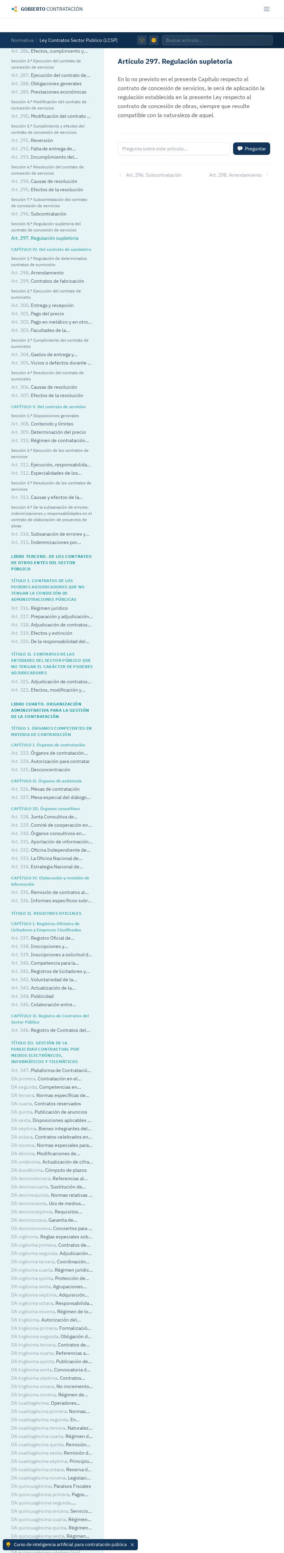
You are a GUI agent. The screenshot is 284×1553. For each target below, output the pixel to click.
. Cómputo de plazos (49, 1170)
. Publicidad (32, 996)
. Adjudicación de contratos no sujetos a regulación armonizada (49, 625)
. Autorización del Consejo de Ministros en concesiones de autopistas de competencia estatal (51, 1320)
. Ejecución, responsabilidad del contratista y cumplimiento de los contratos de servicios (51, 465)
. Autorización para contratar (50, 761)
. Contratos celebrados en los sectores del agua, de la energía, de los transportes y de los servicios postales (50, 1137)
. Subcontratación (38, 214)
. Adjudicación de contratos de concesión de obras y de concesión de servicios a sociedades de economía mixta (51, 1253)
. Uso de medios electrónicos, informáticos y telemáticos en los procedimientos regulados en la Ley (49, 1204)
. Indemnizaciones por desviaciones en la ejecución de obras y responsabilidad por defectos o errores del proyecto (51, 542)
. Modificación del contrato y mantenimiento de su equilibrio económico (50, 116)
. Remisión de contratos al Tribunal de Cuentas (48, 892)
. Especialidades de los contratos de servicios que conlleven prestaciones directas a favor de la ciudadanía (51, 473)
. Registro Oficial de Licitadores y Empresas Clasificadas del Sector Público (49, 938)
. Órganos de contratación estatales (47, 753)
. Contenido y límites (42, 424)
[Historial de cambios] (154, 40)
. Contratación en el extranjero (44, 1079)
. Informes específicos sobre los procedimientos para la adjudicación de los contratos (51, 901)
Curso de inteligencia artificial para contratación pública (70, 1544)
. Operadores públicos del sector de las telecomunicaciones (44, 1403)
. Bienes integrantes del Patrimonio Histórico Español (49, 1129)
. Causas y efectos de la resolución (45, 497)
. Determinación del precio (48, 432)
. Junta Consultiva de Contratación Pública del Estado (45, 817)
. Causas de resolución (44, 181)
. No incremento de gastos (50, 1386)
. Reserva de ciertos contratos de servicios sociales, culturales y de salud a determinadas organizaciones (50, 1470)
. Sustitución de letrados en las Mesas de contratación (52, 1187)
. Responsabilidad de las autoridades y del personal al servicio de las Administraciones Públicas (51, 1303)
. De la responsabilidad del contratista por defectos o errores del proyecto (51, 642)
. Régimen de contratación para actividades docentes (48, 441)
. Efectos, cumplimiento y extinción (47, 51)
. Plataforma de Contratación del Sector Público (50, 1070)
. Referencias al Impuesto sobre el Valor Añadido (47, 1179)
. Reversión (32, 140)
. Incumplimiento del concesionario (42, 157)
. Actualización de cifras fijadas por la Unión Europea (51, 1162)
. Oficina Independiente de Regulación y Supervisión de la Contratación (49, 850)
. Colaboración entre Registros (41, 1005)
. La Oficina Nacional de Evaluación (45, 858)
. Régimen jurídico (39, 608)
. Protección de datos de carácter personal (48, 1278)
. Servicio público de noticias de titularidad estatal (49, 1511)
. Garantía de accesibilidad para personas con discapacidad (45, 1220)
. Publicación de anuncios (49, 1112)
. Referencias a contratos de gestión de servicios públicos (48, 1353)
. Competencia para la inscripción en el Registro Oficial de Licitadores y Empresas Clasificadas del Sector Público (49, 963)
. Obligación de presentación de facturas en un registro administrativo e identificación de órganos (50, 1337)
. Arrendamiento (37, 273)
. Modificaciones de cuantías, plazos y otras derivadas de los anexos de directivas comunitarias (52, 1154)
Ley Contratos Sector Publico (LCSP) (78, 40)
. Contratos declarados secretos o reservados (47, 1378)
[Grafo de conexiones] (142, 40)
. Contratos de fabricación (47, 281)
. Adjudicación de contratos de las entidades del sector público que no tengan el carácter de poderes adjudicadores (51, 682)
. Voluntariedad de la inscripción (42, 980)
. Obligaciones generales (46, 83)
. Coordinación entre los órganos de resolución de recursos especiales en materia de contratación (48, 1262)
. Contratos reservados (46, 1103)
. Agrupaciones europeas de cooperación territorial (49, 1287)
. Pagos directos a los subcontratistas (48, 1495)
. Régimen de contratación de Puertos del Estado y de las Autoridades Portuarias (50, 1395)
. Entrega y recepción (42, 305)
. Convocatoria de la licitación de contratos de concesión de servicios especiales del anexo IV (50, 1370)
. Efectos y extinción (41, 633)
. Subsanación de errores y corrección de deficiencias (48, 534)
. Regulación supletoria (44, 238)
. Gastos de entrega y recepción (42, 355)
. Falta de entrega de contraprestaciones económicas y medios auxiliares (47, 149)
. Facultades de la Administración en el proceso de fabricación (46, 330)
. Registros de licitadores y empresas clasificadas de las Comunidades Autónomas (48, 971)
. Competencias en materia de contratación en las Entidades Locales (44, 1087)
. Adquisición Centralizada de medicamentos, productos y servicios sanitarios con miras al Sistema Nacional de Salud (50, 1295)
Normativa (22, 40)
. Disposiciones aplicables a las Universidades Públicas (50, 1120)
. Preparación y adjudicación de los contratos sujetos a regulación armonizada (51, 617)
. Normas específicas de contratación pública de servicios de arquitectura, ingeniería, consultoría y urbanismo (49, 1411)
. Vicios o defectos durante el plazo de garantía (51, 363)
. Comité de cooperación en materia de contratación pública (49, 825)
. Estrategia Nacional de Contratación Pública (45, 867)
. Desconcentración (40, 769)
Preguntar (255, 149)
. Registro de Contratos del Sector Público (48, 1030)
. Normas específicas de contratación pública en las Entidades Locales (51, 1095)
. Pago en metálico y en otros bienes (50, 322)
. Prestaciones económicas (49, 92)
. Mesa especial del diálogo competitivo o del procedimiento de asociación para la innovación (50, 797)
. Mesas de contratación (45, 789)
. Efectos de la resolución (47, 189)
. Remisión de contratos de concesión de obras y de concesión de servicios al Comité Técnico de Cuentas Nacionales (51, 1445)
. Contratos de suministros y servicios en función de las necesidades (51, 1345)
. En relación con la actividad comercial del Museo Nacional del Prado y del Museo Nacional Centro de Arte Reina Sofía (51, 1420)
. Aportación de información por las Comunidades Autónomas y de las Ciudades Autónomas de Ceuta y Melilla (52, 842)
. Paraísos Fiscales (51, 1486)
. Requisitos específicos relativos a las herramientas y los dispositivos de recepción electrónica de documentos (48, 1212)
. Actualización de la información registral (41, 988)
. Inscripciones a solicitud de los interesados (51, 955)
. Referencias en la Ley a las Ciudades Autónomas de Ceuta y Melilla (50, 1503)
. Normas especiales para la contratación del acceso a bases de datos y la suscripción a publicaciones (52, 1145)
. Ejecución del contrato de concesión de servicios (48, 75)
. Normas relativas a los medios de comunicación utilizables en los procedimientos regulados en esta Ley (51, 1195)
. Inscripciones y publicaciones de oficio (37, 946)
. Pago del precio (37, 313)
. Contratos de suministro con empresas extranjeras (51, 1245)
